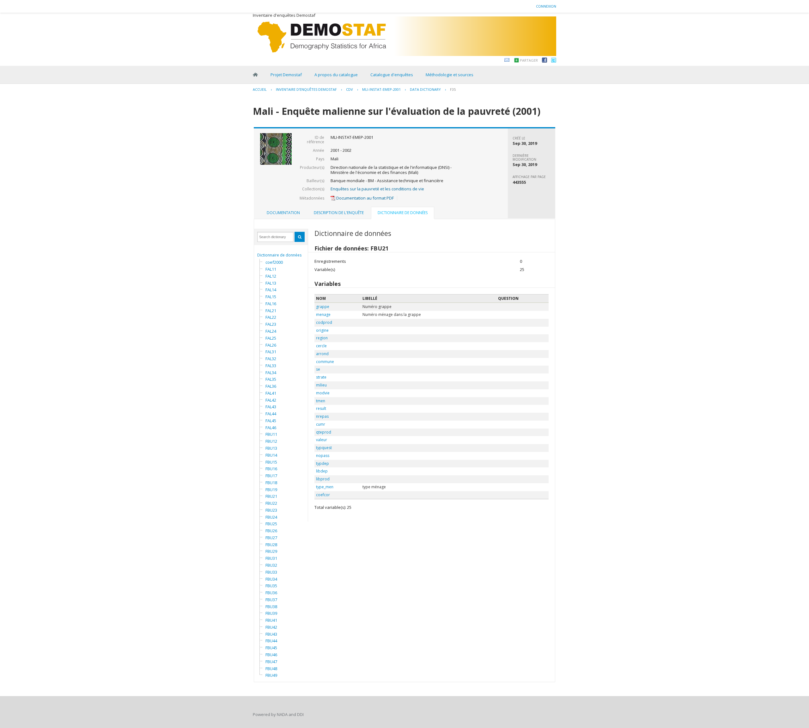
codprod (324, 322)
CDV (349, 89)
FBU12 (271, 441)
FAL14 (270, 289)
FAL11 (270, 269)
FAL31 (270, 351)
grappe (322, 306)
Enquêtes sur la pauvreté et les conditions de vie (377, 189)
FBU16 (271, 468)
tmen (320, 401)
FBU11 (271, 434)
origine (322, 330)
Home (255, 74)
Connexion (546, 6)
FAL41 (270, 393)
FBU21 (271, 496)
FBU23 (271, 510)
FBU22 (271, 503)
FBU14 (271, 455)
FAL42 (270, 400)
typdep (322, 463)
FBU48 (271, 668)
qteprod (323, 432)
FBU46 (271, 654)
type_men (324, 487)
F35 (453, 89)
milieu (321, 385)
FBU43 (271, 634)
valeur (321, 439)
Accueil (260, 89)
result (321, 408)
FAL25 (270, 338)
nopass (322, 455)
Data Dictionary (425, 89)
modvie (323, 393)
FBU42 (271, 627)
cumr (320, 424)
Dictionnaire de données (279, 255)
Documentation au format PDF (364, 198)
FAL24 (270, 331)
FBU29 (271, 551)
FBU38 (271, 606)
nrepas (322, 416)
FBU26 (271, 530)
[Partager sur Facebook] (544, 61)
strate (321, 377)
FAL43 (270, 406)
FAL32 (270, 358)
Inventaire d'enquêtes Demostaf (306, 89)
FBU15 (271, 462)
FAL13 (270, 283)
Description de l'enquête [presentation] (339, 212)
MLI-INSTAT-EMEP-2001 (381, 89)
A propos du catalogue (336, 74)
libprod (323, 479)
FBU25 (271, 523)
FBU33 (271, 572)
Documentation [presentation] (283, 212)
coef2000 (274, 262)
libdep (322, 471)
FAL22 (270, 317)
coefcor (323, 494)
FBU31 (271, 558)
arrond (322, 353)
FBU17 (271, 475)
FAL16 (270, 303)
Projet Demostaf (286, 74)
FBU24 (271, 517)
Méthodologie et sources (449, 74)
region (322, 338)
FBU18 (271, 482)
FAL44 (270, 413)
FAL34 (270, 372)
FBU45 (271, 647)
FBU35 (271, 585)
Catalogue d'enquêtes (391, 74)
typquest (324, 447)
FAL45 (270, 420)
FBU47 (271, 661)
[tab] (283, 213)
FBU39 (271, 613)
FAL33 (270, 365)
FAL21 (270, 310)
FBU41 (271, 620)
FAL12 (270, 276)
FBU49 (271, 675)
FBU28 (271, 544)
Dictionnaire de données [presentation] (403, 212)
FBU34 (271, 579)
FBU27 (271, 537)
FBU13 (271, 448)
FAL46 (270, 427)
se (318, 369)
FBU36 (271, 592)
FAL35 (270, 379)
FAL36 (270, 386)
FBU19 (271, 489)
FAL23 (270, 324)
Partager (529, 60)
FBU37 (271, 599)
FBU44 (271, 640)
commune (325, 361)
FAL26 (270, 345)
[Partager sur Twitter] (553, 61)
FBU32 (271, 565)
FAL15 (270, 296)
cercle (321, 346)
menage (323, 314)
